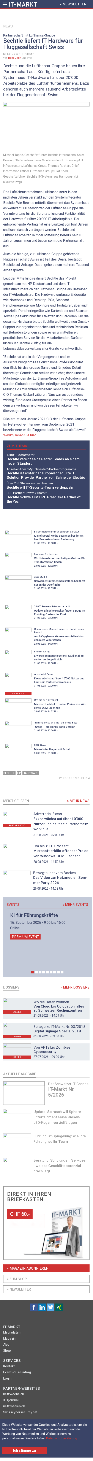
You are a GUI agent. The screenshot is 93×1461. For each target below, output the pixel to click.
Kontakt (9, 1366)
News (8, 26)
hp (19, 773)
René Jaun (14, 57)
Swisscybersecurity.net (20, 1412)
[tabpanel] (47, 926)
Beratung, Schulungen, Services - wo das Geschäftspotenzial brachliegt (59, 1165)
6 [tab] (51, 972)
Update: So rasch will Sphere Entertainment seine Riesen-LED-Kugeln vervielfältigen (57, 1117)
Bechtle (9, 773)
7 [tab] (54, 972)
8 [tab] (58, 972)
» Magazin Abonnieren (28, 1268)
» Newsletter (19, 1289)
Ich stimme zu (24, 1450)
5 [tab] (47, 972)
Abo (6, 1345)
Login (7, 1378)
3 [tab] (40, 972)
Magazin (9, 1338)
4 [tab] (43, 972)
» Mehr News (78, 801)
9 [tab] (62, 972)
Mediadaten (11, 1332)
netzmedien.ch (14, 1406)
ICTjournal (11, 1400)
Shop (7, 1351)
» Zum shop (17, 1279)
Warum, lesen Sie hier (19, 435)
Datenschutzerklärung (61, 1438)
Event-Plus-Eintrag (17, 1372)
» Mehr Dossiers (75, 987)
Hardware (30, 773)
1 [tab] (32, 972)
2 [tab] (36, 972)
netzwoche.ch (13, 1394)
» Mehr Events (75, 905)
